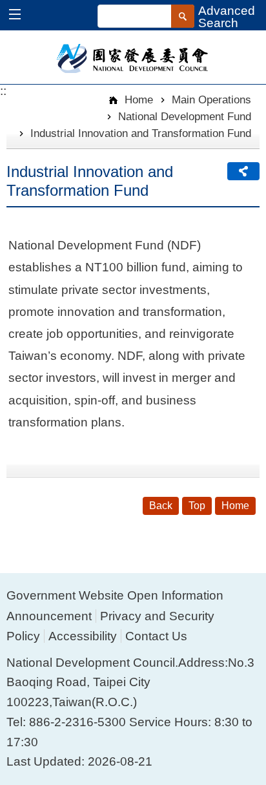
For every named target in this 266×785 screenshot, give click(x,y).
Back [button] (160, 505)
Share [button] (243, 171)
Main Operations (211, 99)
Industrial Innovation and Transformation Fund (140, 133)
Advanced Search (226, 17)
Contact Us (156, 636)
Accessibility (82, 636)
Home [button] (235, 505)
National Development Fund (184, 116)
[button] (21, 15)
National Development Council (133, 57)
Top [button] (197, 505)
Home (137, 99)
